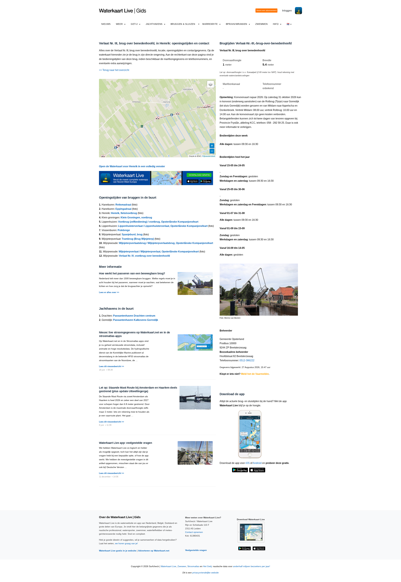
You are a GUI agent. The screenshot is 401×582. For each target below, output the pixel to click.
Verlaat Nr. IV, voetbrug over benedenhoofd (144, 255)
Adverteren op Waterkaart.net (153, 550)
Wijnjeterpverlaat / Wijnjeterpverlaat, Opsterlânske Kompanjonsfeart (159, 251)
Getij (134, 24)
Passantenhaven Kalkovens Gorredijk (135, 320)
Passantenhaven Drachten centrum (134, 315)
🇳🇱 (288, 24)
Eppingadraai (123, 209)
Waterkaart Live (168, 566)
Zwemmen (261, 24)
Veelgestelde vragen (196, 550)
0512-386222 (247, 360)
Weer (119, 24)
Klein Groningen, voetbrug (136, 217)
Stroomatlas (193, 566)
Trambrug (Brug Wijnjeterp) (138, 239)
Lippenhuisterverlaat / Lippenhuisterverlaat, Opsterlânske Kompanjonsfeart (163, 226)
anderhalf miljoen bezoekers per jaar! (251, 566)
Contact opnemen (194, 532)
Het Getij (207, 566)
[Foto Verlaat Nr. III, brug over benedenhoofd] (259, 288)
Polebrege (124, 230)
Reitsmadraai (123, 204)
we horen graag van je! (126, 543)
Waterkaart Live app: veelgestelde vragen (125, 442)
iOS (247, 463)
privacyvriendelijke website (205, 572)
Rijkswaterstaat (208, 156)
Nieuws (106, 24)
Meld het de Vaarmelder (255, 374)
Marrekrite (210, 24)
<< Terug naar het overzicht (114, 70)
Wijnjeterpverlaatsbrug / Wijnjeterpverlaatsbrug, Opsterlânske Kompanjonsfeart (166, 243)
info (276, 24)
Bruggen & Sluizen (183, 24)
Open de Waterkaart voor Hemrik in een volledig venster (132, 166)
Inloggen (287, 10)
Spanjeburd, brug (132, 234)
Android (257, 463)
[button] (178, 113)
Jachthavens (154, 24)
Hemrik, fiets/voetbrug (124, 213)
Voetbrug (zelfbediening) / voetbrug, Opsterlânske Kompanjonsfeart (158, 221)
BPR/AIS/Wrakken (237, 24)
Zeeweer (181, 566)
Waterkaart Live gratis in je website (117, 550)
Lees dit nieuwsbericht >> (111, 366)
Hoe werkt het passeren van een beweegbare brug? (132, 273)
